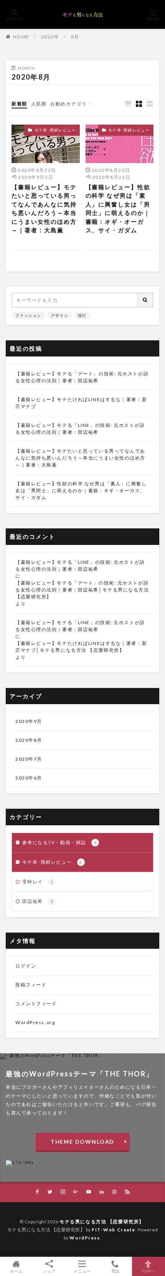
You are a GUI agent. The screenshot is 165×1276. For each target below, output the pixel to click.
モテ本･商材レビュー (55, 130)
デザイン (59, 315)
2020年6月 (28, 778)
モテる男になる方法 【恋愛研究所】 (101, 1221)
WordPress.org (35, 1022)
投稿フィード (30, 985)
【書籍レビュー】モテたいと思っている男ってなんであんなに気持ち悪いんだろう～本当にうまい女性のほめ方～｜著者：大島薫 (44, 208)
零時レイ (37, 882)
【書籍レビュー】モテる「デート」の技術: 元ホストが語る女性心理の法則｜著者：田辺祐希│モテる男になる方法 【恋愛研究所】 (82, 590)
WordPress (84, 1238)
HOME (21, 37)
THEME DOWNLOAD (82, 1141)
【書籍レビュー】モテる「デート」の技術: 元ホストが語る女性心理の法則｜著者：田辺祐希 (81, 377)
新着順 (19, 104)
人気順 (39, 104)
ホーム (16, 1271)
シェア (49, 1271)
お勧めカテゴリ (68, 104)
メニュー (82, 1271)
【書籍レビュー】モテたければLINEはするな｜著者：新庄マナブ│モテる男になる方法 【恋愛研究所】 (81, 646)
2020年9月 (28, 721)
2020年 (50, 37)
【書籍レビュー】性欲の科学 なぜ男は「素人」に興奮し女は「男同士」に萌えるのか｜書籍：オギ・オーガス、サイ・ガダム (118, 208)
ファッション (28, 315)
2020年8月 (28, 740)
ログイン (25, 966)
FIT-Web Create (113, 1230)
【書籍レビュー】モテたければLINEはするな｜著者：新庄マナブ (81, 402)
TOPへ (148, 1271)
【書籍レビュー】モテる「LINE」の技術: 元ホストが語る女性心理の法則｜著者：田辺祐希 (80, 428)
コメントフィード (36, 1003)
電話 (115, 1271)
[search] (145, 300)
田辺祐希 (37, 901)
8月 (75, 37)
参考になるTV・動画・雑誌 (59, 842)
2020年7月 (28, 759)
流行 (82, 315)
